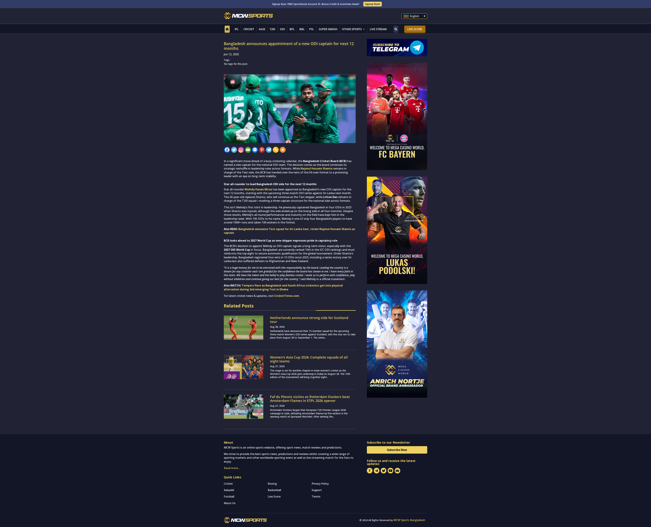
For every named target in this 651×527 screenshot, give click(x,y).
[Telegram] (269, 150)
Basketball (274, 490)
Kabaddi (229, 490)
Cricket (248, 29)
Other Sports (352, 29)
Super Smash (328, 29)
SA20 (262, 29)
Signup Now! (372, 4)
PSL (311, 29)
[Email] (248, 150)
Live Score (414, 29)
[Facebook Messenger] (255, 150)
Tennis (316, 496)
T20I (272, 29)
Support (317, 490)
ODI (282, 29)
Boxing (272, 483)
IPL (237, 29)
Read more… (232, 468)
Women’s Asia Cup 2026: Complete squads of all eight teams (309, 359)
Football (229, 496)
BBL (302, 29)
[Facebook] (227, 150)
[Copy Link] (276, 150)
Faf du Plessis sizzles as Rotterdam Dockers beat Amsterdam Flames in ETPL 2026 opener (310, 398)
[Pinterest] (262, 150)
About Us (229, 503)
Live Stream (378, 29)
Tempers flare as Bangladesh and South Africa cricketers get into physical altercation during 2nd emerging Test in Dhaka (283, 287)
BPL (292, 29)
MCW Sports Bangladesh (409, 520)
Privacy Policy (320, 483)
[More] (283, 150)
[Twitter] (234, 150)
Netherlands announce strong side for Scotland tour (309, 319)
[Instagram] (241, 150)
